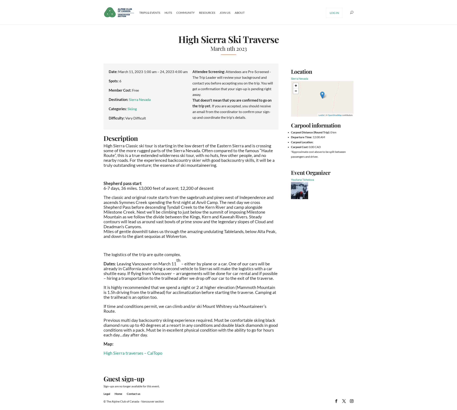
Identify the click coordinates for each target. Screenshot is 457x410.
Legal (107, 393)
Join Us (225, 12)
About (240, 12)
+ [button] (296, 85)
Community (185, 12)
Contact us (133, 393)
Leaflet (321, 115)
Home (118, 393)
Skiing (132, 109)
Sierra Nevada (140, 99)
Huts (168, 12)
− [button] (296, 91)
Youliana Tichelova (302, 179)
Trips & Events (149, 12)
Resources (207, 12)
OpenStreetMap (335, 115)
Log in (334, 12)
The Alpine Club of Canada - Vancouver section (135, 401)
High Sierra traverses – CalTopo (133, 353)
